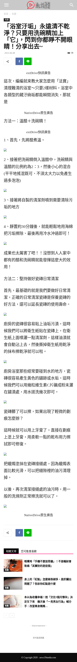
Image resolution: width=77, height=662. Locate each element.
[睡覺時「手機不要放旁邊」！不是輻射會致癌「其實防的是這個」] (13, 565)
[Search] (72, 5)
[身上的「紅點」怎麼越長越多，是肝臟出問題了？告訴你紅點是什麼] (13, 583)
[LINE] (28, 61)
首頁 (6, 14)
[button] (6, 5)
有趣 (14, 14)
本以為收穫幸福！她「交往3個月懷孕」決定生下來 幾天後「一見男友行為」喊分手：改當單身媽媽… (48, 602)
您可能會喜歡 (29, 551)
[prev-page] (6, 615)
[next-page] (12, 615)
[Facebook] (19, 61)
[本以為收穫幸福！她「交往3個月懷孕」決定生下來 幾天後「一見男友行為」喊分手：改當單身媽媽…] (13, 601)
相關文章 (11, 551)
